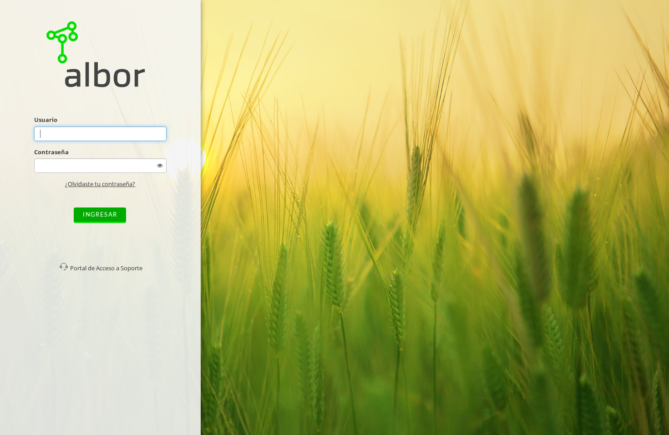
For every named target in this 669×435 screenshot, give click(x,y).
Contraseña (51, 152)
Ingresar (100, 214)
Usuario (45, 120)
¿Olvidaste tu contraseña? (100, 184)
